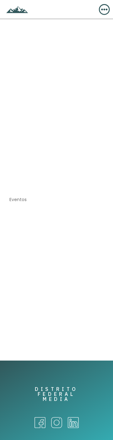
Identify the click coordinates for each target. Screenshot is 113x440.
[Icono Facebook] (40, 422)
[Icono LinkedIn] (73, 422)
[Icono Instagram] (56, 422)
